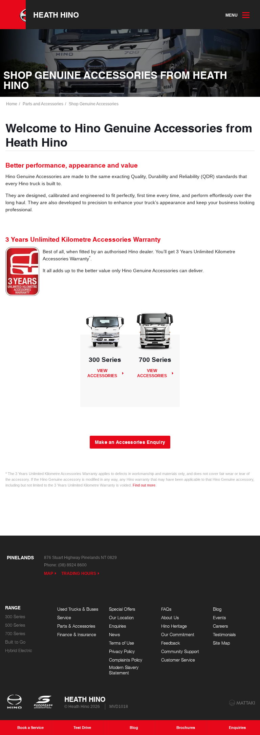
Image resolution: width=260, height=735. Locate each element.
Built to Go (15, 642)
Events (219, 617)
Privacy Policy (122, 651)
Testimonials (224, 634)
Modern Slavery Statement (123, 670)
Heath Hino (56, 14)
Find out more (144, 485)
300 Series (15, 616)
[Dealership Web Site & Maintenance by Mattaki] (242, 703)
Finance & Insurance (76, 634)
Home (11, 104)
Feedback (170, 643)
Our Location (121, 617)
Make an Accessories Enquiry (130, 442)
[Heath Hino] (13, 14)
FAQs (166, 609)
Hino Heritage (174, 626)
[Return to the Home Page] (15, 702)
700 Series (15, 633)
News (114, 634)
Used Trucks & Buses (77, 609)
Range (13, 608)
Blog (217, 609)
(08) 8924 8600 (72, 565)
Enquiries (117, 626)
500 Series (15, 625)
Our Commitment (177, 634)
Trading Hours (78, 573)
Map (48, 573)
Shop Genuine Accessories (93, 104)
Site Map (221, 643)
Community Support (180, 651)
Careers (220, 626)
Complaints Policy (125, 660)
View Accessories (102, 373)
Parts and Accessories (43, 104)
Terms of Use (121, 643)
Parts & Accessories (76, 626)
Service (64, 617)
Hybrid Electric (18, 650)
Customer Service (178, 660)
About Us (170, 617)
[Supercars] (42, 702)
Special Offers (122, 609)
